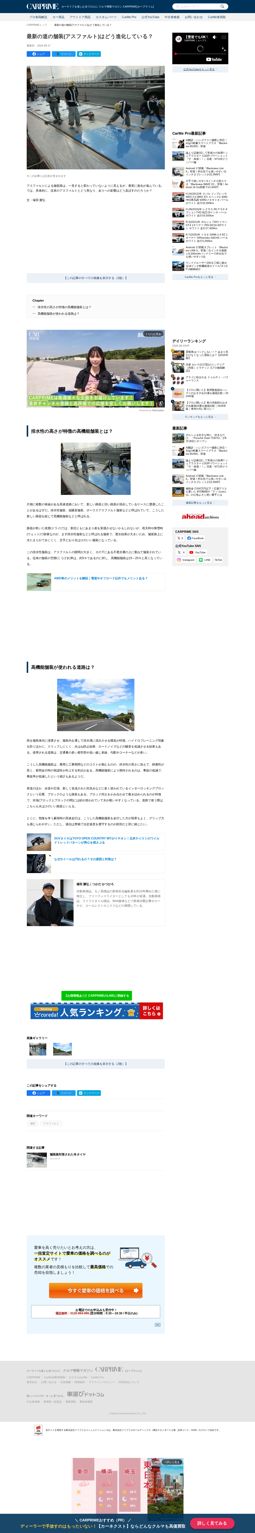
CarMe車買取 (217, 17)
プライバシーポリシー (102, 1382)
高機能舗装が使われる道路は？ (59, 313)
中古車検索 (172, 17)
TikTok (218, 559)
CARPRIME (33, 1377)
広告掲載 (65, 1382)
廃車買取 (71, 1401)
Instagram (189, 559)
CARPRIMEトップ (37, 25)
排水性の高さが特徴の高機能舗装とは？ (64, 307)
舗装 (32, 1123)
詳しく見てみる (212, 1523)
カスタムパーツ (106, 17)
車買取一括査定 (52, 1401)
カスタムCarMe (78, 1377)
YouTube (200, 552)
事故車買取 (86, 1401)
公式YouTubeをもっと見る (199, 69)
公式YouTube (150, 17)
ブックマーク (91, 53)
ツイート (66, 53)
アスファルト (51, 1123)
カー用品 (58, 17)
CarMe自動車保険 (54, 1377)
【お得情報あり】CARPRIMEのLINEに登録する (96, 995)
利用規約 (79, 1382)
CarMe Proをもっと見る (199, 276)
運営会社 (32, 1382)
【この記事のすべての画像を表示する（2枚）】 (96, 278)
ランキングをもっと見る (199, 416)
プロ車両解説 (38, 17)
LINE (207, 559)
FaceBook (198, 538)
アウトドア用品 (80, 17)
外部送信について (129, 1382)
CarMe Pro (129, 17)
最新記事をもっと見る (199, 502)
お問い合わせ (194, 17)
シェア (41, 53)
